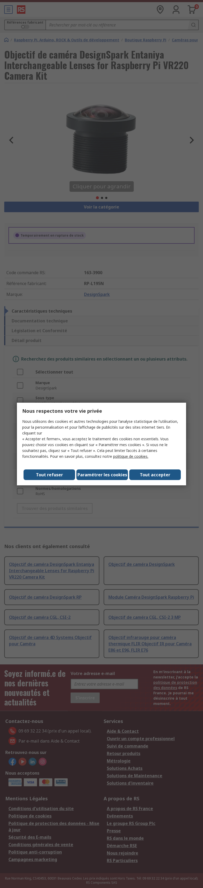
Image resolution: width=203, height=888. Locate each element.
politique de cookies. (130, 456)
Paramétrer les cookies (102, 475)
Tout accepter (155, 475)
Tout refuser (49, 475)
